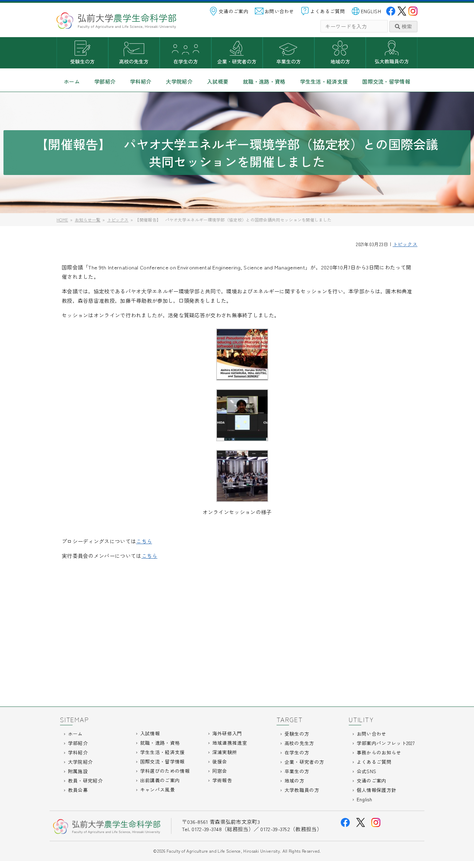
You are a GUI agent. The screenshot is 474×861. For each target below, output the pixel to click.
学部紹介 (105, 81)
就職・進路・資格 (264, 81)
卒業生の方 (288, 52)
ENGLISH (371, 11)
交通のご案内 (233, 11)
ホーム (72, 81)
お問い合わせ (279, 11)
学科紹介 (140, 81)
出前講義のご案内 (160, 780)
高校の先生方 (134, 52)
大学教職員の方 (391, 52)
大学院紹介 (179, 81)
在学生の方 (185, 52)
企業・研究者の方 (237, 52)
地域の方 (340, 52)
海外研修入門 (227, 733)
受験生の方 (82, 52)
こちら (144, 541)
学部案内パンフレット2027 (386, 742)
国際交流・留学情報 (386, 81)
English (364, 799)
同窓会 (219, 770)
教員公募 (78, 789)
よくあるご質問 (327, 11)
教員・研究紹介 (85, 780)
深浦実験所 (224, 752)
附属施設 (78, 771)
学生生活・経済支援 (324, 81)
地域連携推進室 (229, 742)
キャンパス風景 (157, 789)
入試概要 (217, 81)
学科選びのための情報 (165, 770)
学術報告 (222, 780)
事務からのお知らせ (379, 752)
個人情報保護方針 (376, 789)
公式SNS (366, 771)
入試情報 (150, 733)
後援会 (219, 761)
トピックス (405, 244)
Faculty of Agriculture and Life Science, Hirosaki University (223, 851)
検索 (406, 26)
